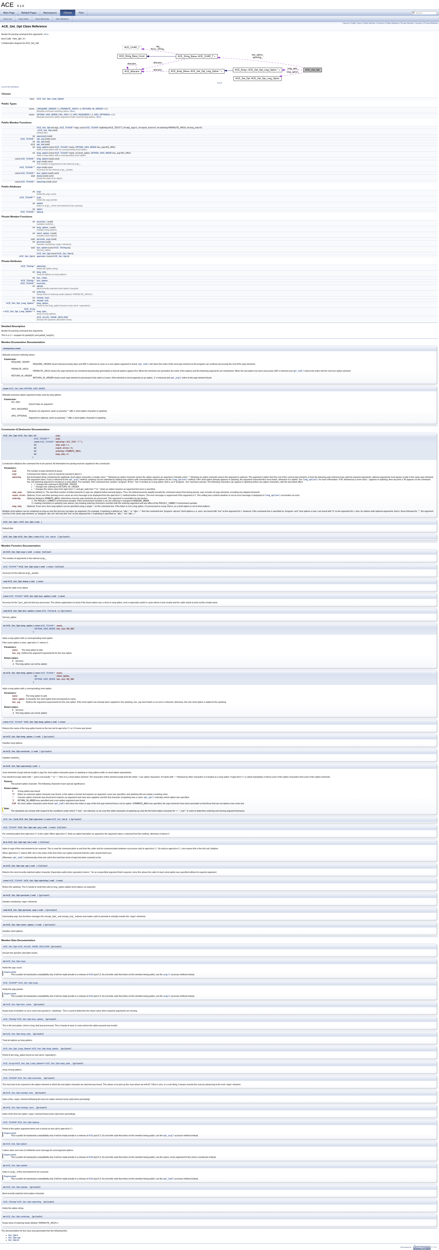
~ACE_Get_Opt (44, 130)
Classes (346, 23)
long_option (42, 147)
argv (39, 167)
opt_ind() (143, 364)
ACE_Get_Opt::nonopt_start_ (20, 1107)
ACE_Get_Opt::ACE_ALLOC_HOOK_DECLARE (26, 946)
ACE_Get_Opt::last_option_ (30, 1019)
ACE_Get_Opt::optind (16, 1165)
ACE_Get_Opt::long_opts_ (58, 1063)
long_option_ (43, 303)
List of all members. (10, 87)
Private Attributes (431, 23)
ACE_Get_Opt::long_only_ (19, 1034)
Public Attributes (392, 23)
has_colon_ (42, 278)
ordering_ (41, 292)
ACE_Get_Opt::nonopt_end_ (20, 1093)
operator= (41, 256)
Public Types (356, 23)
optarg (40, 212)
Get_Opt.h (13, 1235)
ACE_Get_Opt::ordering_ (18, 1216)
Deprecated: (10, 972)
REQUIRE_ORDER (47, 109)
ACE (91, 974)
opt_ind (40, 144)
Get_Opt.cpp (14, 1237)
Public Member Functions (373, 23)
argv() (166, 996)
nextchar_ (42, 283)
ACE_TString (60, 248)
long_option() (180, 479)
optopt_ (40, 286)
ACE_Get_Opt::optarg (28, 1122)
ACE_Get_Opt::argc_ (16, 961)
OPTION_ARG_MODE (47, 114)
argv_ (39, 197)
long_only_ (42, 272)
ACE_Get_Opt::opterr (16, 1144)
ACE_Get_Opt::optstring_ (29, 1202)
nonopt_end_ (43, 300)
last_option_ (43, 280)
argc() (166, 974)
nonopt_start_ (43, 298)
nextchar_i (42, 221)
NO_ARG (63, 114)
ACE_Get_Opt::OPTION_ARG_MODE (27, 388)
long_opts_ (42, 311)
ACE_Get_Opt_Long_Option (50, 99)
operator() (41, 136)
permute (41, 242)
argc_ (39, 192)
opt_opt (40, 141)
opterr (40, 209)
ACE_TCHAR (66, 127)
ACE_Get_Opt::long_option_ (45, 1048)
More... (47, 34)
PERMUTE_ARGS (69, 109)
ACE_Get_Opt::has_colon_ (19, 1004)
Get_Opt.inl (13, 1240)
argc (39, 161)
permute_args (44, 239)
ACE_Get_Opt (43, 127)
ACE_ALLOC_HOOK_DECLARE (52, 317)
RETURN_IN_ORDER (92, 109)
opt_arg (40, 139)
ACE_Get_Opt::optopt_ (17, 1187)
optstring (41, 182)
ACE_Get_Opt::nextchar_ (30, 1078)
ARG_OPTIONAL (102, 114)
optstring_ (42, 266)
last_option (42, 173)
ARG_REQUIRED (81, 114)
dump (39, 176)
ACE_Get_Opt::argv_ (28, 983)
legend (219, 83)
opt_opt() (149, 797)
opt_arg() (176, 378)
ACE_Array (29, 309)
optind (40, 203)
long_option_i (43, 227)
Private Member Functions (412, 23)
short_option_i (44, 233)
